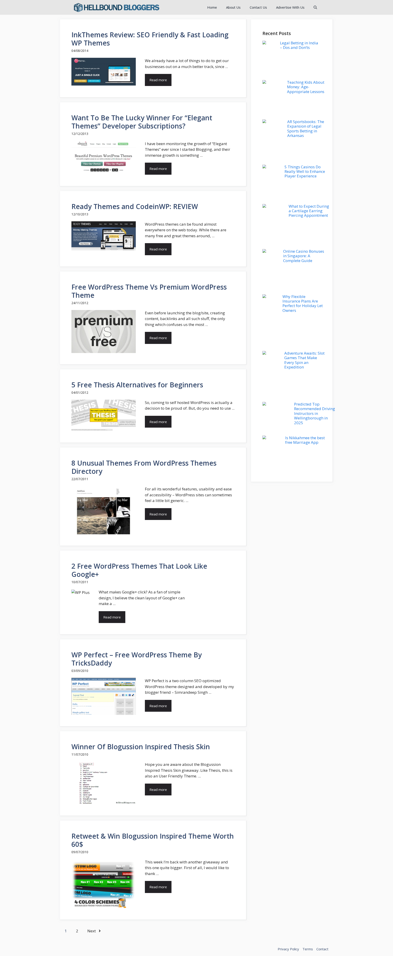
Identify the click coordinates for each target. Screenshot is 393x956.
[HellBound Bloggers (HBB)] (116, 7)
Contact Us (258, 7)
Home (212, 7)
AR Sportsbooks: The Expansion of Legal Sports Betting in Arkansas (305, 128)
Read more (158, 80)
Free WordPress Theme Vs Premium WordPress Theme (149, 291)
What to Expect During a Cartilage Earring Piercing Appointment (309, 211)
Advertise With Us (290, 7)
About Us (233, 7)
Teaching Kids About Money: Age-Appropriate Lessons (305, 87)
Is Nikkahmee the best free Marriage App (305, 440)
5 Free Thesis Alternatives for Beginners (137, 384)
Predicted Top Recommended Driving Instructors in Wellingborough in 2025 (314, 413)
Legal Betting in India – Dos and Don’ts (299, 45)
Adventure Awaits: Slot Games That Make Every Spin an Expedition (304, 360)
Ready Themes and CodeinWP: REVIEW (134, 206)
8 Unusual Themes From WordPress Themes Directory (144, 467)
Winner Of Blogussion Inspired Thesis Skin (140, 746)
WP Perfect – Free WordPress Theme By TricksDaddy (136, 659)
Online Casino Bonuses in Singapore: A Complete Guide (303, 256)
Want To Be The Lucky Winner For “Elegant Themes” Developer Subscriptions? (141, 122)
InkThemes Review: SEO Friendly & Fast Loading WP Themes (150, 39)
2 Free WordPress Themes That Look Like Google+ (139, 570)
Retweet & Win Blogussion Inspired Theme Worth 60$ (152, 840)
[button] (315, 7)
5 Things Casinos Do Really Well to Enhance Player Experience (305, 171)
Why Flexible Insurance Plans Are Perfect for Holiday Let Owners (302, 303)
